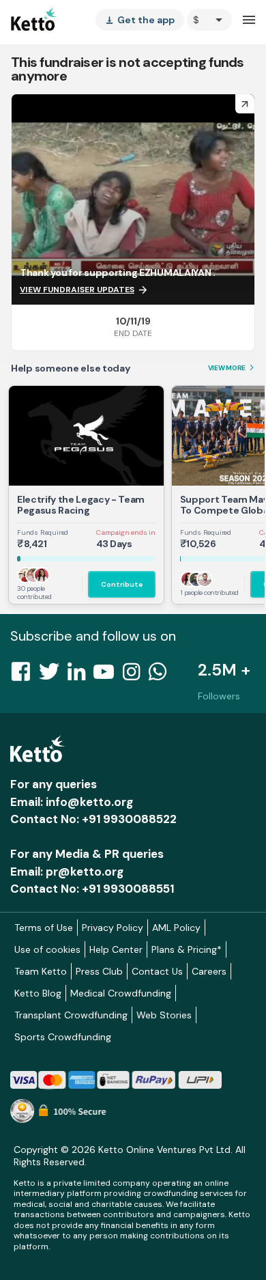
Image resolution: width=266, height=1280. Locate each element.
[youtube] (107, 675)
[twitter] (53, 675)
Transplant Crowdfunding (71, 1015)
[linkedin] (80, 675)
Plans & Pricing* (186, 949)
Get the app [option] (140, 20)
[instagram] (135, 675)
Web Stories (164, 1015)
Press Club (99, 971)
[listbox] (139, 19)
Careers (209, 971)
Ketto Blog (37, 993)
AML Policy (176, 927)
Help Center (116, 949)
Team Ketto (40, 971)
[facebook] (24, 675)
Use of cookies (47, 949)
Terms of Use (43, 927)
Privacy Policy (112, 927)
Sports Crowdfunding (62, 1037)
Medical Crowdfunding (120, 993)
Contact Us (157, 971)
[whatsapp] (162, 675)
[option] (209, 20)
